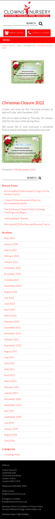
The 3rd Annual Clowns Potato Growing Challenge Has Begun (24, 211)
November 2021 (12, 333)
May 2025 (9, 238)
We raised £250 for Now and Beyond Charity (27, 224)
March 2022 (10, 315)
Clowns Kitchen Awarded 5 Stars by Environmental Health (22, 202)
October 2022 (11, 279)
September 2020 (12, 404)
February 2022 (11, 321)
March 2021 (10, 381)
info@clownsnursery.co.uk (13, 493)
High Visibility (23, 514)
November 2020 (12, 399)
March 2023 (10, 250)
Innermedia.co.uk (33, 509)
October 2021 (11, 339)
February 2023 (11, 255)
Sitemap (6, 506)
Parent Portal (16, 33)
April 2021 (9, 375)
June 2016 (9, 440)
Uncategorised (12, 454)
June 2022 (9, 303)
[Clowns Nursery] (28, 2)
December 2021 (12, 327)
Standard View (8, 514)
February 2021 (11, 387)
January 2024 (11, 244)
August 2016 (10, 434)
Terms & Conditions (20, 506)
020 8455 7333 (19, 486)
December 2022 (12, 267)
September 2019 (12, 416)
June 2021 (9, 363)
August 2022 (10, 291)
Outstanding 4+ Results (16, 218)
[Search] (40, 23)
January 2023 (11, 262)
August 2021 (10, 351)
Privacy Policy (36, 506)
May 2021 (9, 369)
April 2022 (9, 309)
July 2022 (9, 297)
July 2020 (9, 410)
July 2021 (9, 357)
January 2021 (11, 392)
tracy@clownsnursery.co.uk (14, 501)
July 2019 (9, 422)
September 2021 (12, 345)
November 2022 (12, 273)
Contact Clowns (40, 33)
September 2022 (12, 285)
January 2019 (11, 428)
